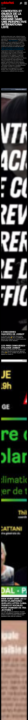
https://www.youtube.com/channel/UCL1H (12, 49)
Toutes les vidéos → (20, 89)
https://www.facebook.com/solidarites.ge (13, 48)
